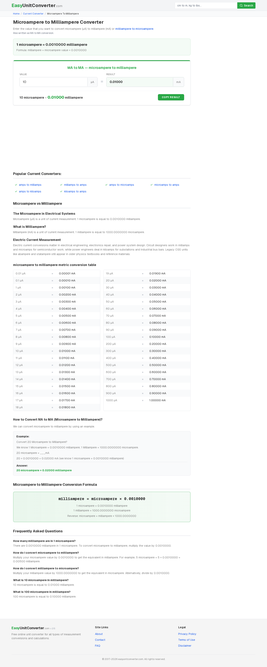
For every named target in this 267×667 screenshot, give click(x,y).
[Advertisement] (102, 139)
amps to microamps (121, 185)
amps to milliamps (30, 185)
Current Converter (33, 13)
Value (23, 74)
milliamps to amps (75, 185)
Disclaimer (184, 645)
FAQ (97, 645)
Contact (100, 640)
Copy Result (171, 97)
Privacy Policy (187, 634)
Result (111, 74)
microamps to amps (166, 185)
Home (16, 13)
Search (248, 5)
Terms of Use (186, 640)
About (99, 634)
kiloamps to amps (75, 191)
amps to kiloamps (30, 191)
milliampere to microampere (134, 29)
